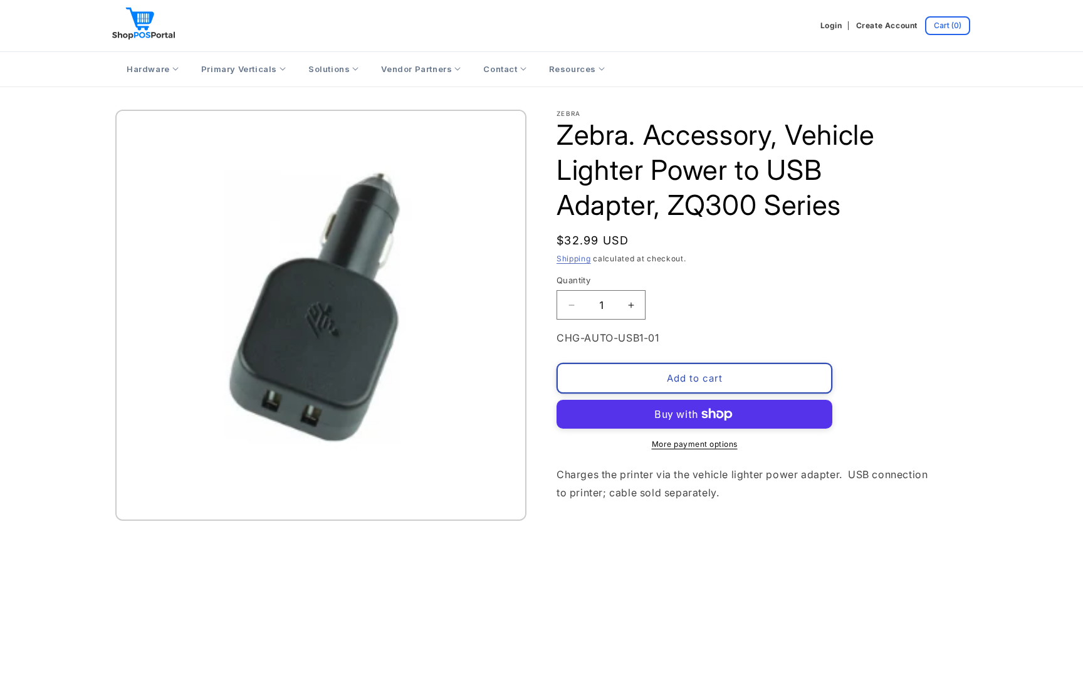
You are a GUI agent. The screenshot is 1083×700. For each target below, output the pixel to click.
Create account (887, 25)
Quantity (573, 280)
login (831, 25)
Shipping (574, 258)
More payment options (695, 444)
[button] (947, 25)
